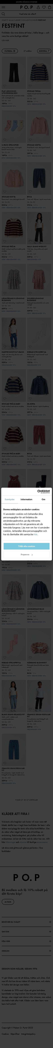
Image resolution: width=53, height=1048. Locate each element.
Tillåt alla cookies (26, 546)
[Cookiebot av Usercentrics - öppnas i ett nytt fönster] (38, 491)
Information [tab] (26, 499)
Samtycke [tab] (9, 499)
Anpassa (25, 554)
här (35, 534)
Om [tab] (43, 499)
